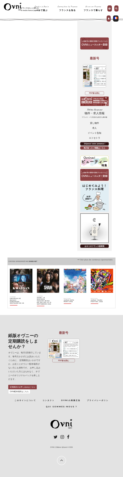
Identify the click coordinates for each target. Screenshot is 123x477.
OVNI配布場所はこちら (19, 392)
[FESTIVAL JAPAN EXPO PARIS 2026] (71, 306)
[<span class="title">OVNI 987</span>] (94, 76)
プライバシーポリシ (98, 400)
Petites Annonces (94, 113)
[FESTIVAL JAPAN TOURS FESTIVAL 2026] (98, 306)
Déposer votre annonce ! (94, 144)
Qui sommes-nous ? (61, 406)
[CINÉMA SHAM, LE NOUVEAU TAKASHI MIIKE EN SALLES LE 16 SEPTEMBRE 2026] (44, 306)
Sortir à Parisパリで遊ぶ (41, 8)
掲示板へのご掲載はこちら (94, 148)
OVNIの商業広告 (71, 400)
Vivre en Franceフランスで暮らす (93, 8)
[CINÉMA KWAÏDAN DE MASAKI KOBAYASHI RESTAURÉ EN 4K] (17, 306)
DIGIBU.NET (33, 261)
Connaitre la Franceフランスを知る (67, 8)
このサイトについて (25, 400)
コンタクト (49, 400)
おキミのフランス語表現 (94, 246)
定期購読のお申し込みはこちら (22, 387)
